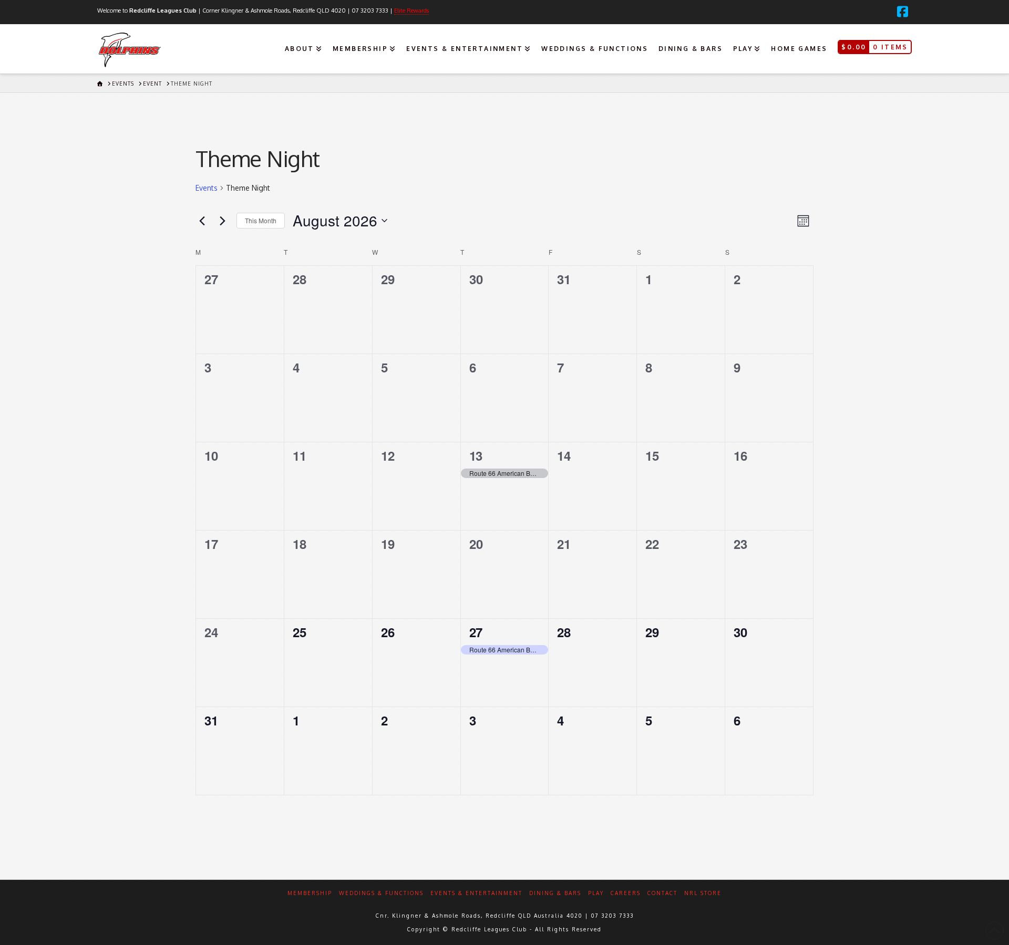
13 (475, 455)
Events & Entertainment (476, 893)
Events (206, 187)
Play (596, 893)
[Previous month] (201, 220)
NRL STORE (703, 893)
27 (475, 632)
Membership (309, 893)
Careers (626, 893)
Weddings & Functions (381, 893)
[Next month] (222, 220)
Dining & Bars (555, 893)
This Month (260, 220)
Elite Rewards (411, 10)
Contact (662, 893)
